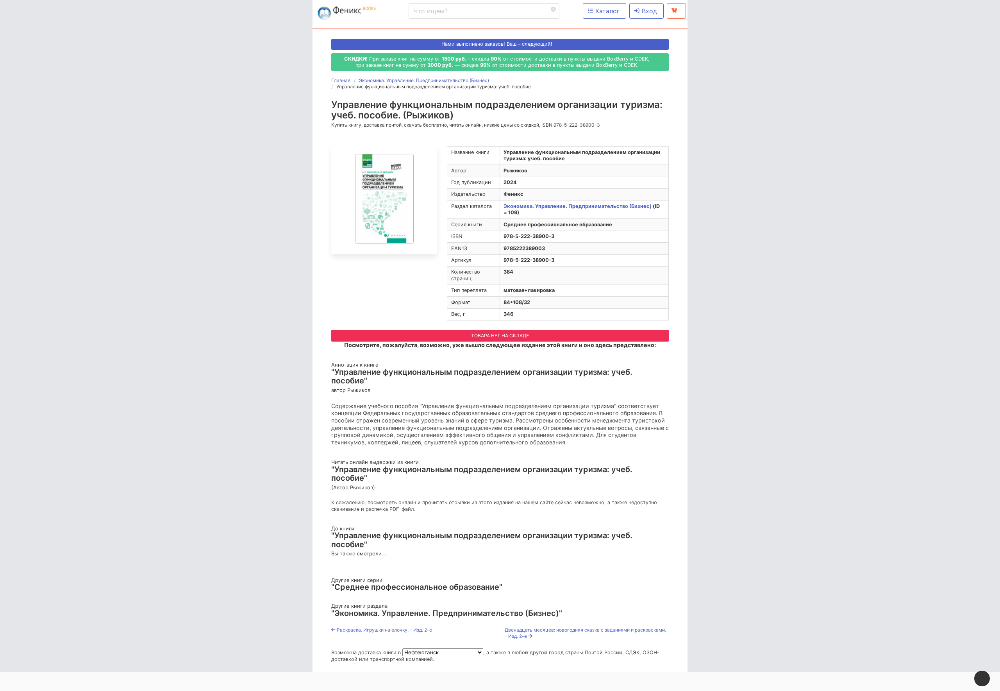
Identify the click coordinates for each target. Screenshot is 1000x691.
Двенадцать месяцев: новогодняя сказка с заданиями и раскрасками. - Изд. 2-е (585, 633)
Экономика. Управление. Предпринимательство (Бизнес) (578, 206)
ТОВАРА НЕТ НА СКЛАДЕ (500, 335)
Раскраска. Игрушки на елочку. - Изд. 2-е (384, 630)
